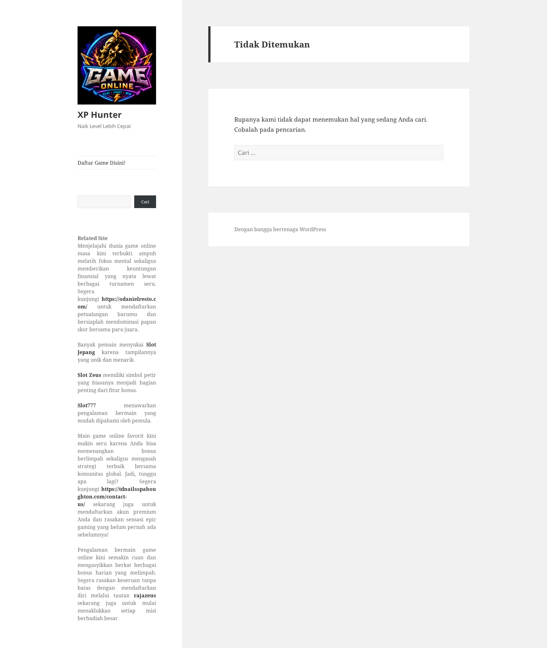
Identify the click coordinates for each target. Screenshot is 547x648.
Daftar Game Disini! (101, 162)
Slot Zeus (89, 375)
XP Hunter (100, 114)
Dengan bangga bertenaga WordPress (280, 229)
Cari (145, 202)
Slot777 (87, 405)
